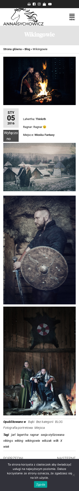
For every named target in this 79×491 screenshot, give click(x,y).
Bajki (31, 422)
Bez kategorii (44, 422)
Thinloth (41, 119)
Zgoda (40, 484)
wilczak (47, 440)
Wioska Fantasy (44, 134)
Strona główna (12, 49)
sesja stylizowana (53, 434)
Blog (27, 49)
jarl (13, 434)
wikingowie (32, 440)
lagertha (22, 434)
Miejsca (39, 427)
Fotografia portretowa (18, 427)
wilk (55, 440)
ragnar (34, 434)
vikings (8, 440)
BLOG (58, 422)
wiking (19, 440)
